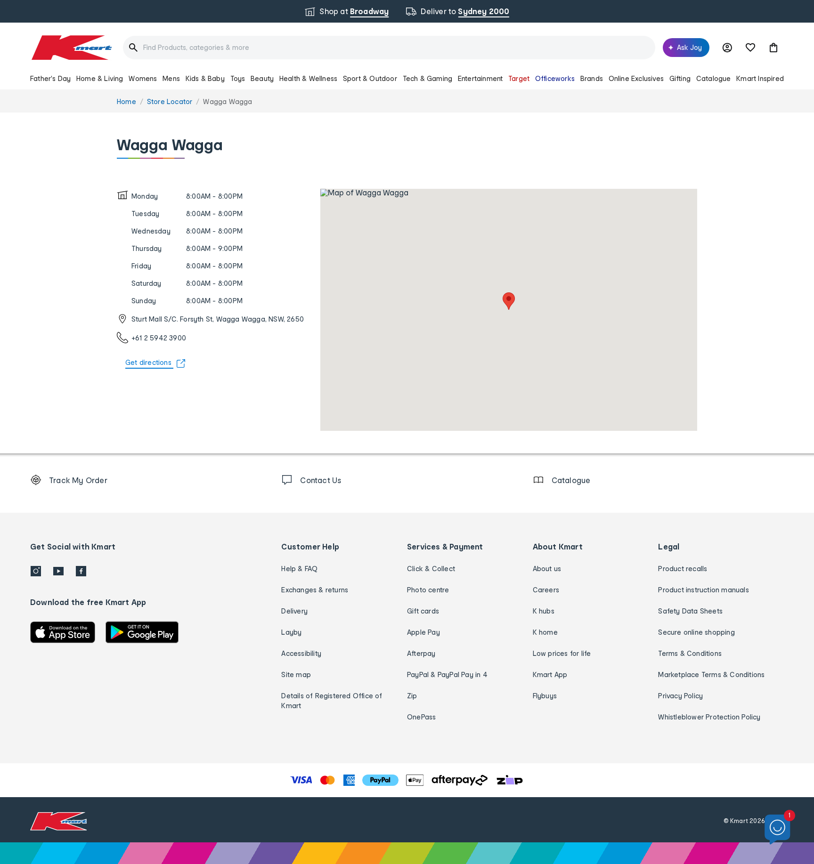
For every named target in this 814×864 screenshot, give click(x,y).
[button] (773, 47)
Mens (171, 78)
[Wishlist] (750, 47)
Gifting (680, 78)
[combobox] (389, 47)
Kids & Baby (205, 78)
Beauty (262, 78)
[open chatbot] (777, 830)
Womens (143, 78)
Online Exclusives (636, 78)
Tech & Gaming (428, 78)
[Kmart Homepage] (71, 47)
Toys (237, 78)
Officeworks (555, 78)
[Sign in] (727, 47)
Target (518, 78)
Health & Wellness (308, 78)
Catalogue (713, 78)
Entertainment (480, 78)
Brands (591, 78)
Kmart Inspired (760, 78)
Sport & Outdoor (370, 78)
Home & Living (99, 78)
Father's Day (50, 78)
